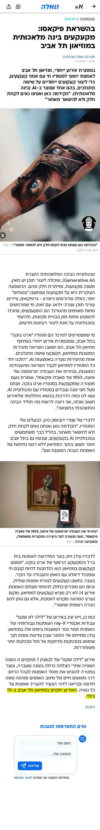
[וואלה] (50, 6)
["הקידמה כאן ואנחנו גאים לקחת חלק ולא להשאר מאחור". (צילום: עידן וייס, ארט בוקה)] (50, 181)
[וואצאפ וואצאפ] (18, 6)
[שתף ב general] (8, 6)
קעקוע (90, 707)
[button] (79, 6)
